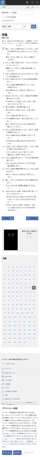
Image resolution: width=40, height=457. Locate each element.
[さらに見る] (37, 7)
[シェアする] (32, 7)
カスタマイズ (28, 452)
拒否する (17, 452)
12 (3, 180)
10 (3, 157)
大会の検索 (7, 380)
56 (3, 48)
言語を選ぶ (6, 12)
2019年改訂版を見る (8, 21)
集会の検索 (7, 376)
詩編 (4, 7)
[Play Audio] (28, 7)
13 (3, 191)
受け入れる (7, 452)
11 (3, 168)
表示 (4, 26)
